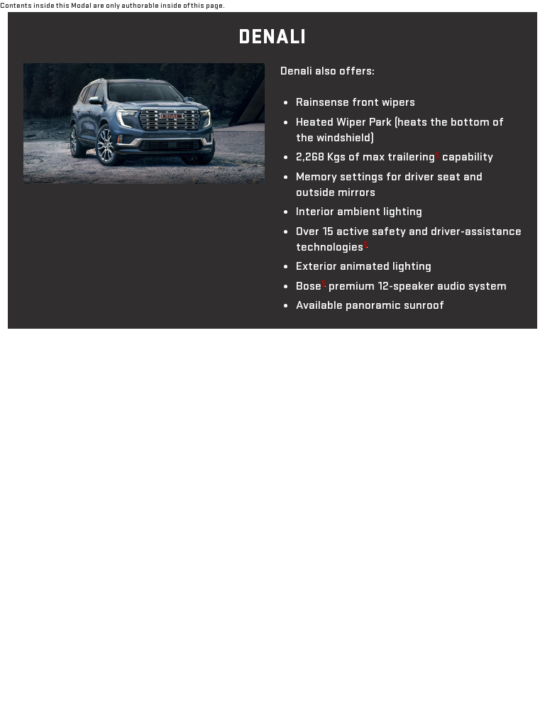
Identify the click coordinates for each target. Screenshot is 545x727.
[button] (437, 154)
